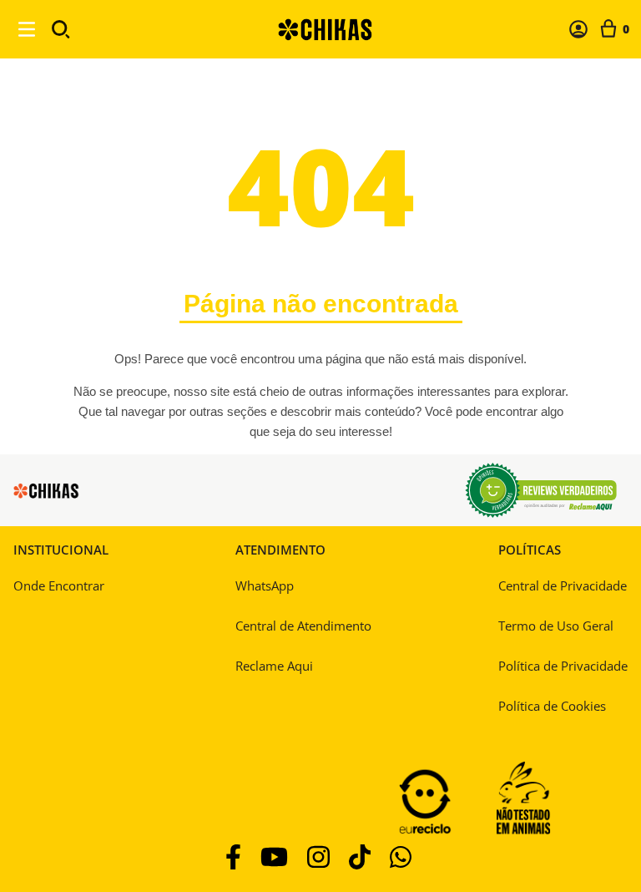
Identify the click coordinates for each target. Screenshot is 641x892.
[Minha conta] (578, 29)
